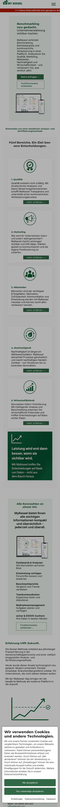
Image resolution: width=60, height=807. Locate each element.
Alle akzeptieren (30, 782)
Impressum (51, 799)
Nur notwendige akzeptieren (30, 791)
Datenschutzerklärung (34, 799)
